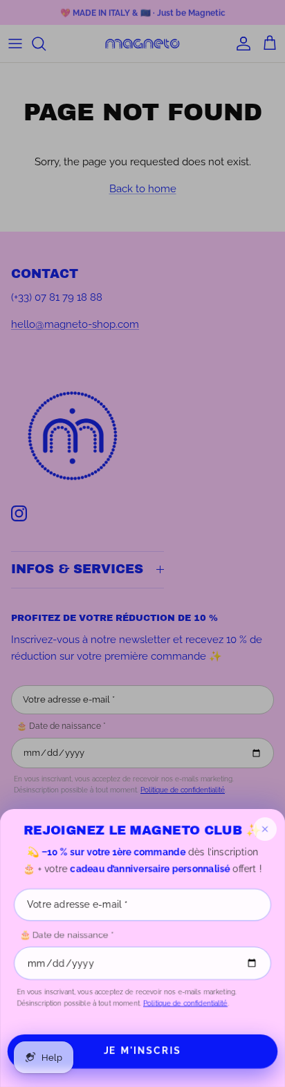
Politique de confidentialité (185, 1003)
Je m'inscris (142, 1051)
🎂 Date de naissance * (66, 934)
